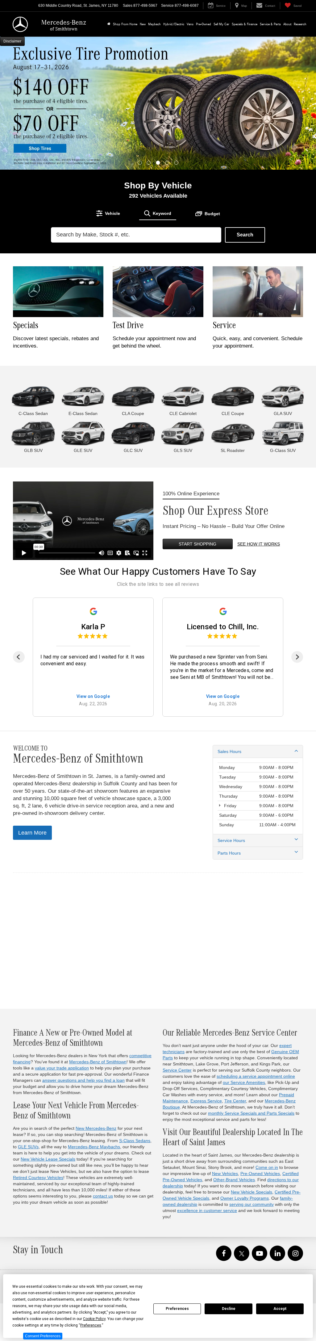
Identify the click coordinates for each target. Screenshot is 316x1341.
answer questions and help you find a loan (83, 1080)
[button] (140, 163)
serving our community (251, 1204)
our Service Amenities (244, 1082)
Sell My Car (221, 24)
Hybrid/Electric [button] (173, 24)
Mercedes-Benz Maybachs (94, 1146)
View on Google (93, 696)
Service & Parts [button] (270, 24)
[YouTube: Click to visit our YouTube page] (259, 1253)
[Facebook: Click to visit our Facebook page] (223, 1253)
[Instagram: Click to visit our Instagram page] (295, 1253)
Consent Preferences (42, 1336)
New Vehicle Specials (251, 1192)
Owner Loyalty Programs (244, 1198)
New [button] (143, 24)
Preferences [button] (90, 1325)
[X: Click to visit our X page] (241, 1253)
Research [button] (300, 24)
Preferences (177, 1309)
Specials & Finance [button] (244, 24)
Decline (228, 1309)
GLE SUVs (28, 1146)
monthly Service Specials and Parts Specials (251, 1113)
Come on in (267, 1167)
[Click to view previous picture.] (24, 103)
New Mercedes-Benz (96, 1128)
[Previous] (19, 657)
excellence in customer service (207, 1210)
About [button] (287, 24)
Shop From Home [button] (125, 24)
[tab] (108, 213)
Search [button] (245, 234)
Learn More (32, 833)
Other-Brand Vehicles (234, 1179)
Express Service (206, 1100)
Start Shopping (197, 544)
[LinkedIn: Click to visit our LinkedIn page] (277, 1253)
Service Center (177, 1070)
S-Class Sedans (134, 1140)
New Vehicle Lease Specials (48, 1159)
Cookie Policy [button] (94, 1319)
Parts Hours (229, 853)
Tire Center (235, 1100)
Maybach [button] (154, 24)
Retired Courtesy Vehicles (38, 1177)
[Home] (109, 24)
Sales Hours (229, 751)
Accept (279, 1309)
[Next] (297, 657)
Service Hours (231, 840)
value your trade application (62, 1067)
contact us (103, 1196)
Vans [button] (190, 24)
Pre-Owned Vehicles (260, 1173)
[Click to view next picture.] (292, 103)
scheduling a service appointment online (256, 1076)
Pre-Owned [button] (203, 24)
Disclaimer (12, 41)
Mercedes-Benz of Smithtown (98, 1061)
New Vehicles (225, 1173)
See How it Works (258, 544)
